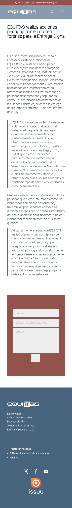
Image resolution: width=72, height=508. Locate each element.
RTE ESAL (14, 457)
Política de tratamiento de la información (30, 453)
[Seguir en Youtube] (46, 471)
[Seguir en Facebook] (36, 471)
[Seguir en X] (26, 471)
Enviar (50, 358)
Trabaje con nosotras (20, 448)
